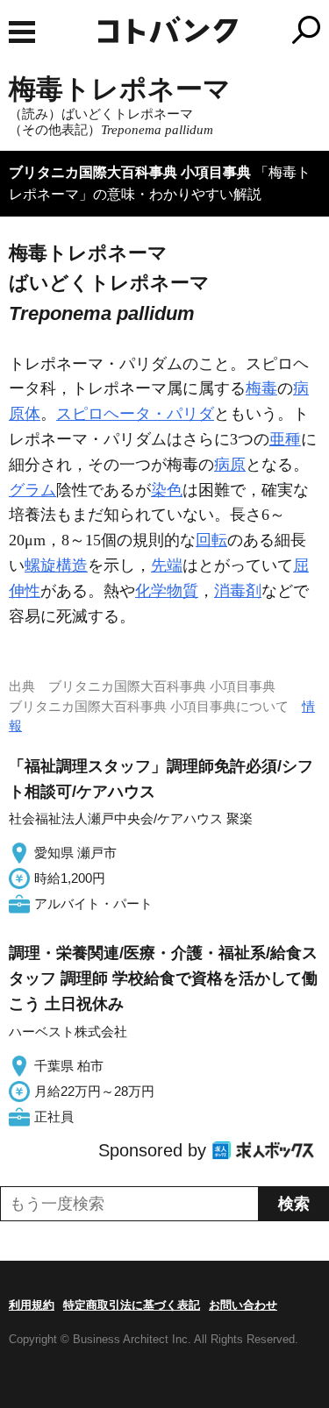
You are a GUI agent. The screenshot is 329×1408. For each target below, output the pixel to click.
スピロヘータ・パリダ (135, 414)
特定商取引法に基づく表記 (131, 1305)
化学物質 (166, 591)
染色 (166, 490)
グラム (32, 490)
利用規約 (31, 1305)
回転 (211, 540)
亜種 (285, 439)
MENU (22, 32)
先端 (166, 565)
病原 (230, 464)
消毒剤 (237, 591)
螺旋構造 (56, 565)
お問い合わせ (243, 1305)
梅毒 (261, 388)
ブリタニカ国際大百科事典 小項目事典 (130, 172)
